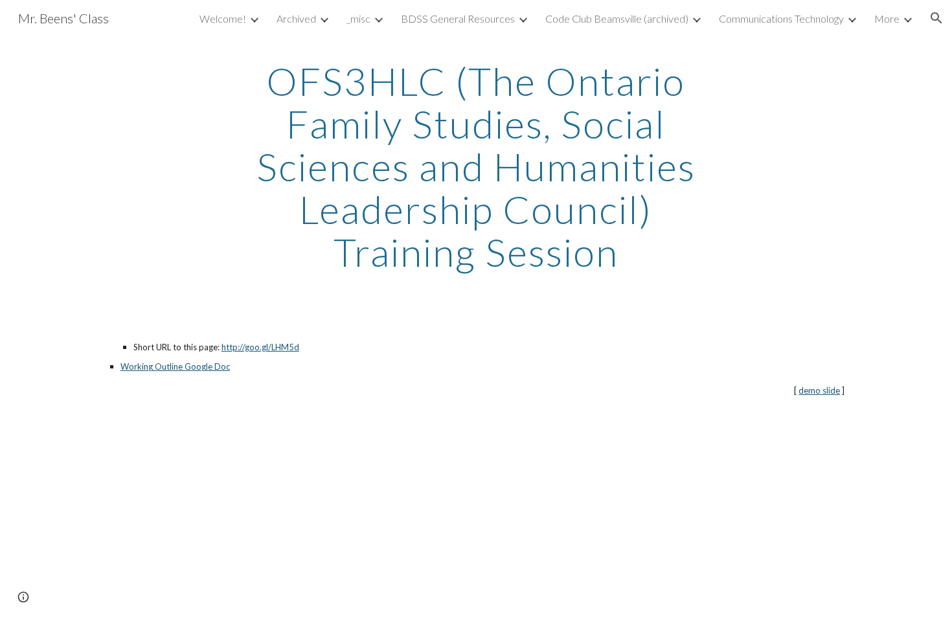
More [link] (887, 18)
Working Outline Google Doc (175, 366)
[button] (936, 18)
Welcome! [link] (222, 18)
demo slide (819, 390)
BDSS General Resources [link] (458, 18)
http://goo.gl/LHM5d (260, 347)
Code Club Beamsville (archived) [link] (616, 18)
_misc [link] (358, 18)
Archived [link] (296, 18)
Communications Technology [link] (781, 18)
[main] (476, 166)
